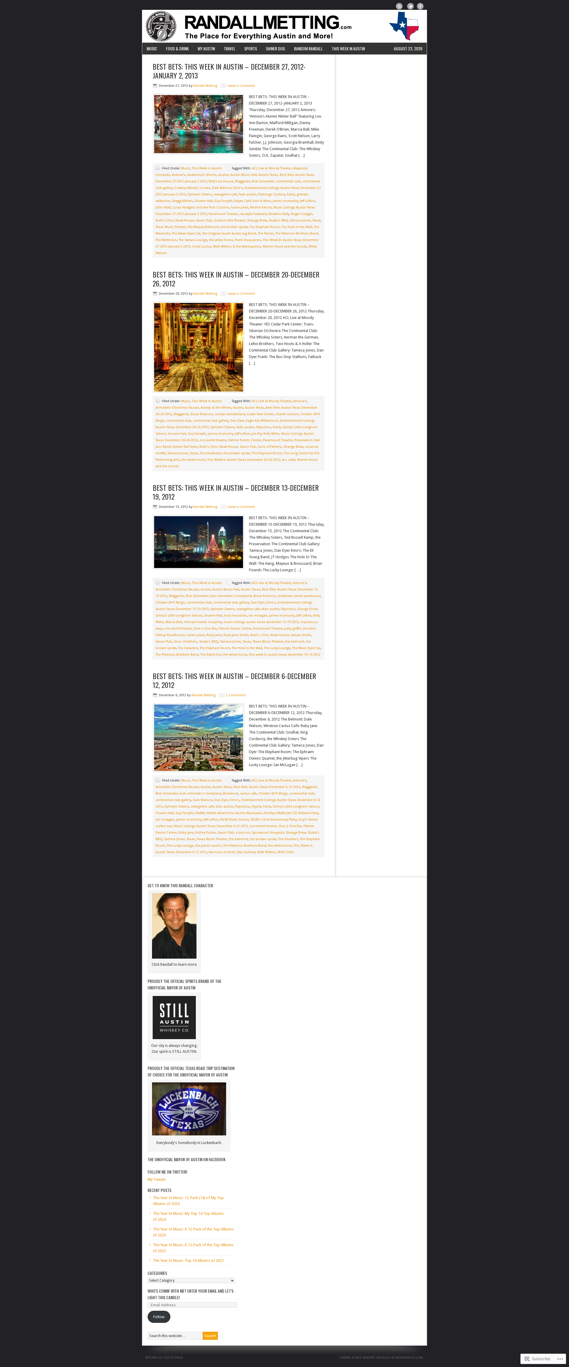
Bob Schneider (263, 181)
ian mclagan (258, 615)
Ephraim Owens (200, 194)
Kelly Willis (271, 434)
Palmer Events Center (244, 440)
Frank (291, 194)
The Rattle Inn (166, 240)
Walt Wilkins (266, 852)
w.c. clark (288, 460)
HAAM (199, 813)
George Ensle (308, 609)
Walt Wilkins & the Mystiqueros (237, 246)
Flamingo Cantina (271, 194)
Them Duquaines (248, 240)
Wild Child (285, 852)
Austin (223, 175)
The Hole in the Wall (297, 227)
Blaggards (242, 181)
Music (152, 48)
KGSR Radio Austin (234, 820)
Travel (229, 48)
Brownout (230, 793)
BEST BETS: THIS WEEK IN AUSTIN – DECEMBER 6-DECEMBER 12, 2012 (234, 680)
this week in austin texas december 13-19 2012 (284, 655)
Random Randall (308, 48)
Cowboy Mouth (186, 188)
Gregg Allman (182, 201)
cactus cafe (248, 793)
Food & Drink (177, 48)
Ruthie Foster (205, 833)
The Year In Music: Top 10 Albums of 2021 (188, 1260)
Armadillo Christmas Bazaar (177, 408)
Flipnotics (263, 427)
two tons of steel (221, 852)
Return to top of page (164, 1358)
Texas (316, 220)
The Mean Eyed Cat (186, 233)
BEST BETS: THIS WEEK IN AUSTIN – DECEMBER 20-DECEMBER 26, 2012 (236, 278)
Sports (250, 48)
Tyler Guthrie (245, 852)
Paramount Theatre (277, 440)
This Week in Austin (348, 48)
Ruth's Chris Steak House (175, 220)
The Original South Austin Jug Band (229, 233)
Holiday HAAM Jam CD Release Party (291, 813)
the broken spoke (234, 227)
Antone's (179, 175)
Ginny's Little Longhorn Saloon (179, 615)
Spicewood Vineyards (268, 833)
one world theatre (213, 440)
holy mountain (235, 615)
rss (399, 6)
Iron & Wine (262, 201)
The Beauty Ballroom (203, 227)
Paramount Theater (223, 214)
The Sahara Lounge (192, 240)
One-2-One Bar (205, 628)
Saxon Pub (204, 220)
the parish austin (208, 846)
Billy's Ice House (221, 181)
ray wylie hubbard (253, 214)
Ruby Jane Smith (236, 635)
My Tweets (157, 1179)
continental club (288, 181)
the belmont (294, 642)
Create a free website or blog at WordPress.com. (382, 1358)
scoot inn (243, 833)
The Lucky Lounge (277, 648)
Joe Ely (257, 434)
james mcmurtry (285, 201)
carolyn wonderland (230, 414)
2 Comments (236, 695)
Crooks (204, 188)
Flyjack (256, 806)
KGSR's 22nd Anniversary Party (274, 820)
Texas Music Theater (171, 227)
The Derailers (188, 648)
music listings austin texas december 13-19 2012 (261, 622)
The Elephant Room (265, 227)
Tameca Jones (300, 220)
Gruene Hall (203, 201)
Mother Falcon (261, 207)
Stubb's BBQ (278, 220)
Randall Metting (284, 26)
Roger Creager (301, 214)
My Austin (206, 48)
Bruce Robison (202, 414)
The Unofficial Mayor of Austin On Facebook (187, 1159)
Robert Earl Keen (185, 447)
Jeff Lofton (307, 201)
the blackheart (211, 453)
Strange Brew (257, 220)
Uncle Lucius (201, 246)
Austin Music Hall (243, 175)
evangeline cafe (225, 194)
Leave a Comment (241, 86)
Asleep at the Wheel (216, 408)
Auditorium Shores (202, 175)
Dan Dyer (237, 421)
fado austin (247, 194)
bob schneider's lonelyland (231, 596)
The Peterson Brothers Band (296, 233)
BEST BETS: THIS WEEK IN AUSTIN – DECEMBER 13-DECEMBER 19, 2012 (236, 492)
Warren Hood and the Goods (285, 246)
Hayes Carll (242, 201)
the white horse (221, 240)
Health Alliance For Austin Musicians (234, 813)
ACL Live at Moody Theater (271, 168)
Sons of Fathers (270, 447)
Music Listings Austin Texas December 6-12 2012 (211, 826)
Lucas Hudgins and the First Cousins (201, 207)
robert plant (195, 635)
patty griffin (292, 628)
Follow (158, 1317)
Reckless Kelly (278, 214)
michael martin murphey (203, 622)
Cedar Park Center (260, 414)
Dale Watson (221, 188)
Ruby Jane (214, 635)
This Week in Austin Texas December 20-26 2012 (243, 460)
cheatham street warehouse (299, 596)
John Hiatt (163, 207)
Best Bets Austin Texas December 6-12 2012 (267, 787)
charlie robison (287, 414)
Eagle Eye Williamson (262, 421)
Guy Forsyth (223, 201)
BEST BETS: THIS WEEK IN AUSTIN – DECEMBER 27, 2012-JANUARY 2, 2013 (229, 71)
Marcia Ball (174, 622)
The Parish (266, 233)
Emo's (238, 188)
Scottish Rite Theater (229, 220)
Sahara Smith (301, 635)
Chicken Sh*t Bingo (170, 602)
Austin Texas (268, 175)
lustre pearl (239, 207)
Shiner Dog (275, 48)
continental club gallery (210, 421)
